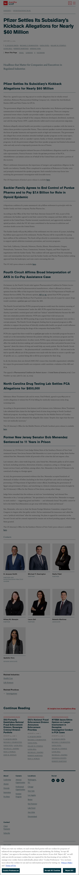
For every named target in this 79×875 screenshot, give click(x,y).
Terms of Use (10, 865)
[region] (39, 860)
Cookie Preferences (11, 870)
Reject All (69, 870)
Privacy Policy (66, 863)
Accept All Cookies (52, 870)
